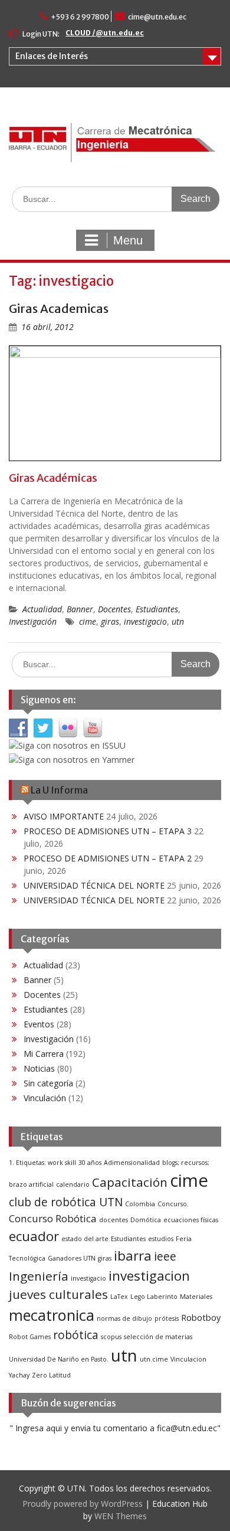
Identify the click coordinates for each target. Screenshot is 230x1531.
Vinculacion (188, 1359)
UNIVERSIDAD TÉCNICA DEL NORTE (94, 885)
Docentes (114, 609)
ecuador (34, 1236)
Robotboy (201, 1317)
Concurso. (173, 1204)
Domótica (145, 1220)
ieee (165, 1256)
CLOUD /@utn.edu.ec (104, 32)
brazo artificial (31, 1184)
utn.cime (154, 1359)
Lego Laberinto (154, 1296)
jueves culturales (58, 1294)
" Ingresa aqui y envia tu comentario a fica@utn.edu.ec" (115, 1428)
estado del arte (85, 1239)
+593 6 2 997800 (80, 16)
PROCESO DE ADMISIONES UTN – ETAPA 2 (108, 858)
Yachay (19, 1375)
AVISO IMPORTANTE (64, 816)
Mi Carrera (44, 1053)
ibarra (133, 1255)
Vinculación (45, 1098)
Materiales (196, 1296)
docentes (113, 1220)
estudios (160, 1239)
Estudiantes (157, 609)
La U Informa (59, 790)
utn (178, 621)
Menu (128, 240)
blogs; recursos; (185, 1162)
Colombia (140, 1204)
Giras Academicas (59, 308)
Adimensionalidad (132, 1162)
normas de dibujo (124, 1318)
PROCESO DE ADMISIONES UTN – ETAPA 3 (108, 831)
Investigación (33, 621)
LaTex (119, 1296)
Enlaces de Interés (51, 56)
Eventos (39, 1024)
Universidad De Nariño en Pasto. (59, 1359)
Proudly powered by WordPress (82, 1503)
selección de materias (158, 1337)
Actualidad (42, 609)
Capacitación (129, 1182)
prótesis (167, 1318)
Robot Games (30, 1337)
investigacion (149, 1275)
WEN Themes (120, 1516)
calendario (73, 1184)
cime (87, 621)
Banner (80, 609)
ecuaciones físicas (190, 1220)
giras (110, 621)
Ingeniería (38, 1276)
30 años (89, 1162)
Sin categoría (48, 1083)
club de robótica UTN (66, 1202)
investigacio (145, 621)
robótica (75, 1335)
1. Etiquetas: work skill (42, 1162)
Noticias (39, 1068)
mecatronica (51, 1315)
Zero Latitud (51, 1375)
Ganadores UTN (72, 1258)
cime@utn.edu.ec (157, 16)
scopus (111, 1337)
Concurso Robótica (53, 1218)
